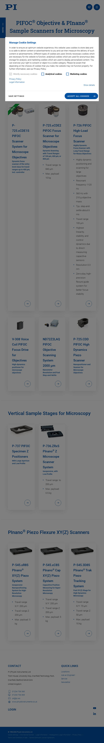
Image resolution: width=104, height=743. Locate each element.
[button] (81, 96)
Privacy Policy (15, 79)
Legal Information (17, 82)
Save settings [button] (16, 96)
